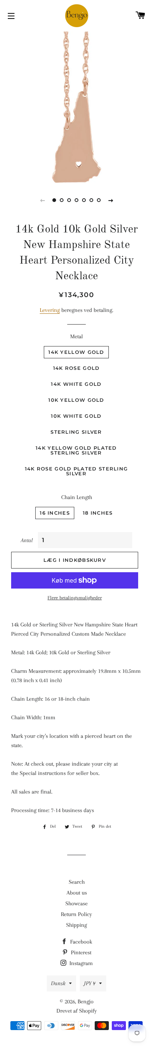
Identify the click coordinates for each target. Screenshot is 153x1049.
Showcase (76, 903)
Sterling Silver (76, 432)
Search (77, 882)
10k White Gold (76, 416)
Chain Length (76, 497)
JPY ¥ (89, 983)
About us (76, 892)
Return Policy (76, 914)
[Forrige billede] (42, 200)
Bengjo (86, 1001)
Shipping (76, 925)
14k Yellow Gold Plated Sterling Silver (76, 450)
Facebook (80, 941)
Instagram (80, 963)
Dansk (58, 983)
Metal (76, 336)
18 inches (98, 513)
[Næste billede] (110, 200)
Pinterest (80, 952)
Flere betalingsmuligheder (75, 597)
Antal (27, 540)
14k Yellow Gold (76, 352)
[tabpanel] (76, 106)
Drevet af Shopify (76, 1010)
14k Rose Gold (76, 368)
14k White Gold (76, 384)
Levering (50, 310)
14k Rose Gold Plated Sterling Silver (76, 471)
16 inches (55, 513)
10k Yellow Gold (76, 400)
